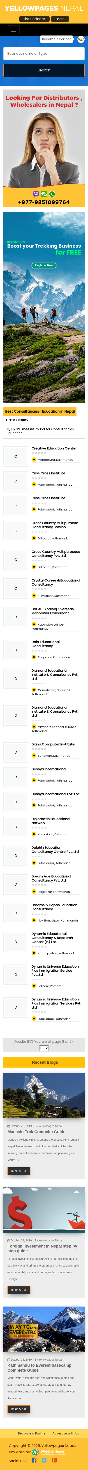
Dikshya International (49, 769)
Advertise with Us (65, 1433)
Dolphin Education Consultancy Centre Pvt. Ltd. (55, 849)
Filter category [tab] (17, 420)
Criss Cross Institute (48, 473)
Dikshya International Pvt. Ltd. (56, 794)
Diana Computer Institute (53, 744)
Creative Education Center (54, 448)
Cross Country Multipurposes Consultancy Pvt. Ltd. (56, 553)
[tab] (39, 411)
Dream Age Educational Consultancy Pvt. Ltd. (51, 878)
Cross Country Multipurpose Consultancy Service (55, 524)
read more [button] (19, 1171)
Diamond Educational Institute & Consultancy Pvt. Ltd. (55, 674)
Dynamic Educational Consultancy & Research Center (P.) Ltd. (52, 937)
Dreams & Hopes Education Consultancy (54, 907)
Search (44, 70)
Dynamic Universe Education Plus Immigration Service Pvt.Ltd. (55, 970)
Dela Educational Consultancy (46, 643)
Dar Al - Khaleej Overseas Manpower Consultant (53, 611)
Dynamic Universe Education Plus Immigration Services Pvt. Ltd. (56, 1003)
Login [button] (60, 18)
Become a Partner (32, 1433)
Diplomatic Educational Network (51, 820)
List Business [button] (34, 18)
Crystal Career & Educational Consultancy (56, 582)
